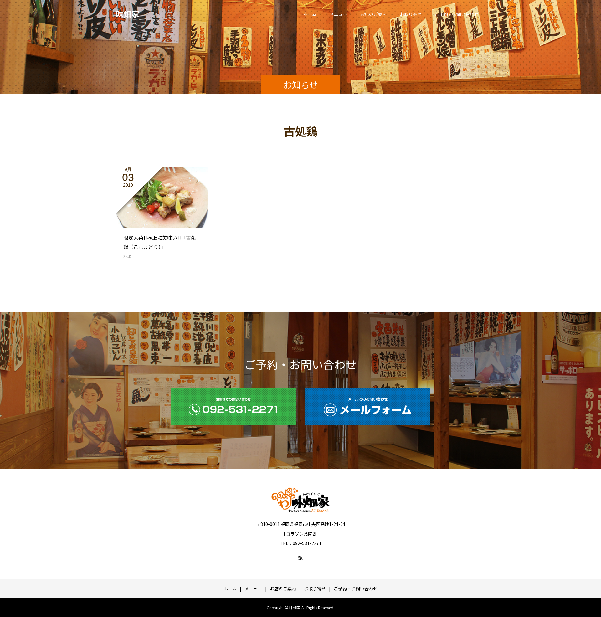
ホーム (309, 14)
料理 (127, 256)
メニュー (338, 14)
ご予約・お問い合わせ (457, 14)
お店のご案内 (373, 14)
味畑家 (127, 13)
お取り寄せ (411, 14)
